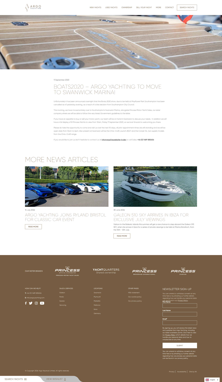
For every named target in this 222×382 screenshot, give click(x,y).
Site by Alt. (193, 372)
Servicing (62, 305)
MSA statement (134, 293)
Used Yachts (111, 7)
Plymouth (97, 297)
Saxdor (62, 301)
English (212, 380)
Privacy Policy (183, 300)
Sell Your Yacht (144, 7)
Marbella (97, 301)
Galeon (62, 293)
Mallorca (97, 305)
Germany (97, 313)
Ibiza (95, 309)
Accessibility (181, 372)
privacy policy (183, 358)
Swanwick (97, 293)
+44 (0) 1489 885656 (33, 293)
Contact (169, 7)
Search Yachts (187, 7)
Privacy (171, 372)
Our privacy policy (135, 301)
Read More (33, 227)
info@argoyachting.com (34, 298)
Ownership (127, 7)
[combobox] (212, 379)
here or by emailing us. (174, 354)
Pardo (61, 297)
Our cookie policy (134, 297)
